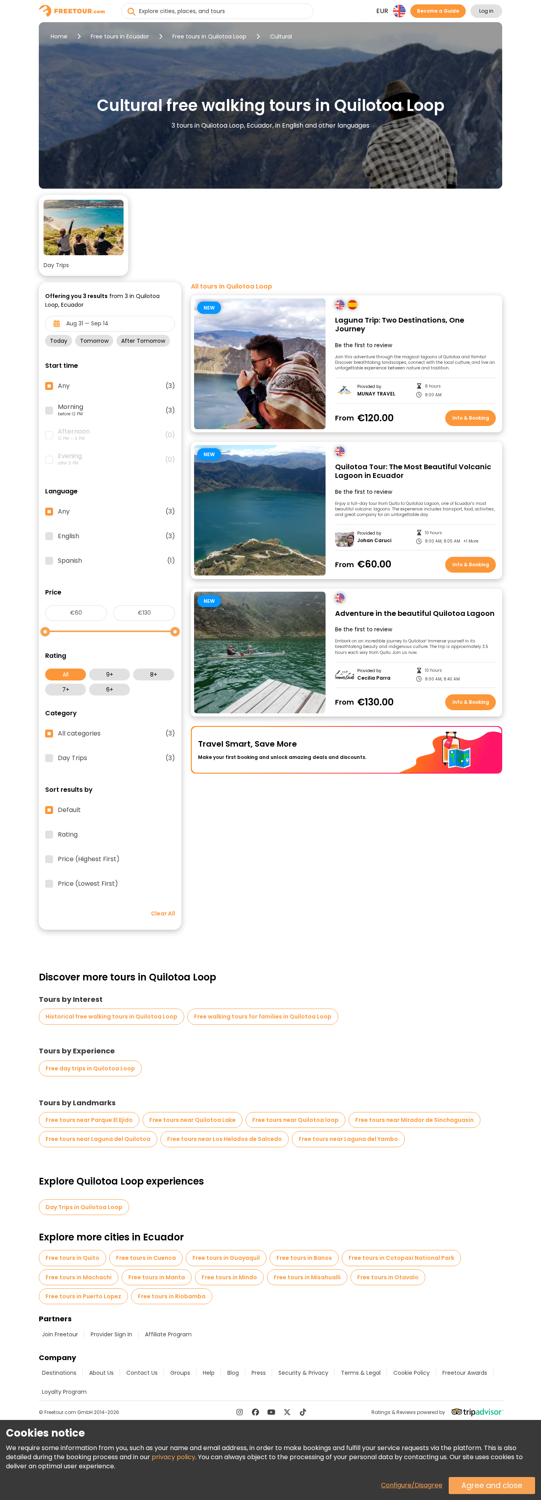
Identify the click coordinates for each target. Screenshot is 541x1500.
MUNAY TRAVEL (376, 394)
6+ (109, 690)
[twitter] (287, 1412)
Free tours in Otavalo (388, 1277)
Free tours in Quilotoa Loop (209, 36)
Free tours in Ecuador (120, 36)
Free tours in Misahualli (307, 1277)
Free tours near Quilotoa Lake (192, 1120)
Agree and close (491, 1485)
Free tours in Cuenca (146, 1258)
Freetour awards (464, 1373)
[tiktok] (303, 1412)
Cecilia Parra (374, 678)
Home (59, 36)
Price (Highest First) (89, 859)
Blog (233, 1373)
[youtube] (271, 1412)
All (66, 674)
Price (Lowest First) (88, 884)
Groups (180, 1373)
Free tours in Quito (72, 1258)
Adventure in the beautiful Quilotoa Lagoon (415, 613)
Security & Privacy (303, 1373)
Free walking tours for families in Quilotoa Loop (262, 1016)
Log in (486, 11)
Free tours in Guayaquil (226, 1258)
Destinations (59, 1373)
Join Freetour (60, 1334)
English (116, 536)
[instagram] (239, 1412)
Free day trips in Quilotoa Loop (90, 1068)
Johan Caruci (374, 540)
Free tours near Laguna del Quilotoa (98, 1139)
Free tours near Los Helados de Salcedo (224, 1139)
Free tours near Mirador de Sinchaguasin (414, 1120)
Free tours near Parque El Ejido (89, 1120)
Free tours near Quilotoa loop (295, 1120)
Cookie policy (411, 1373)
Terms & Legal (361, 1373)
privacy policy (173, 1457)
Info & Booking (470, 418)
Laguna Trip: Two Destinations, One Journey (399, 325)
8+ (153, 674)
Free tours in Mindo (229, 1277)
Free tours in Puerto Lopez (83, 1296)
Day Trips (116, 758)
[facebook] (255, 1412)
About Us (101, 1373)
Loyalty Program (64, 1392)
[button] (83, 235)
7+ (65, 690)
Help (209, 1373)
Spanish (116, 561)
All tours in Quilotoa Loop (231, 286)
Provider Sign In (111, 1334)
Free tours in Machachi (79, 1277)
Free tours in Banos (304, 1258)
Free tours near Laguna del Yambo (348, 1139)
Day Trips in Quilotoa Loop (84, 1207)
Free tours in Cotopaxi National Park (401, 1258)
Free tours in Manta (156, 1277)
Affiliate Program (168, 1334)
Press (258, 1373)
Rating (68, 835)
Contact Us (142, 1373)
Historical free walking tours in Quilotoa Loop (111, 1016)
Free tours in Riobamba (172, 1296)
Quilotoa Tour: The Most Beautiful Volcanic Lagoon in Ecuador (413, 471)
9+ (109, 674)
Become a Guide (438, 11)
